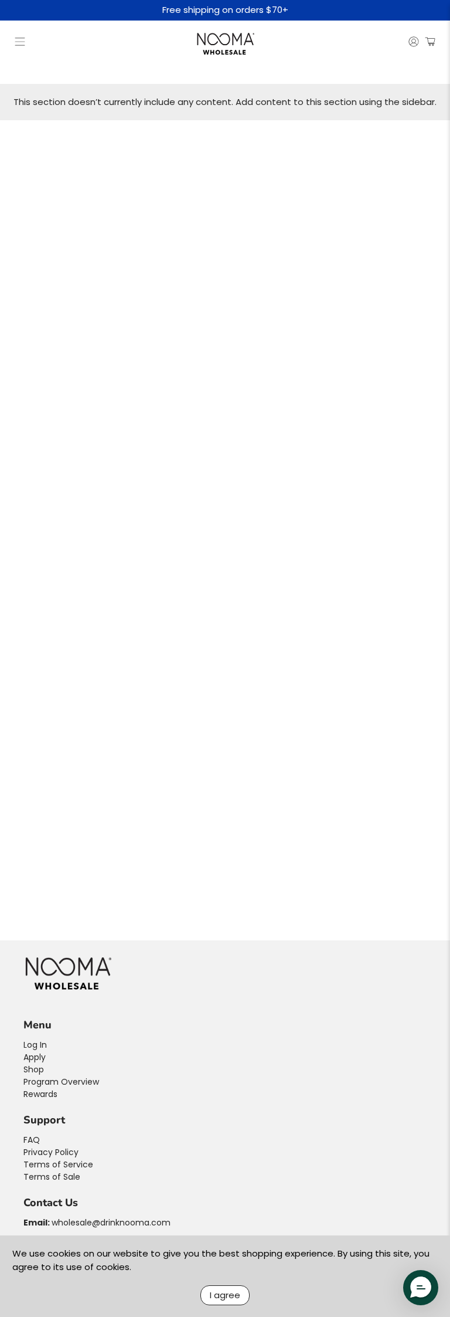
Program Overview (61, 1082)
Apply (34, 1057)
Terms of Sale (51, 1177)
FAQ (31, 1140)
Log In (35, 1045)
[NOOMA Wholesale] (225, 43)
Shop (33, 1069)
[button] (420, 1287)
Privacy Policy (51, 1152)
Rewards (40, 1094)
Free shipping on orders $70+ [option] (225, 10)
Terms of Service (58, 1164)
